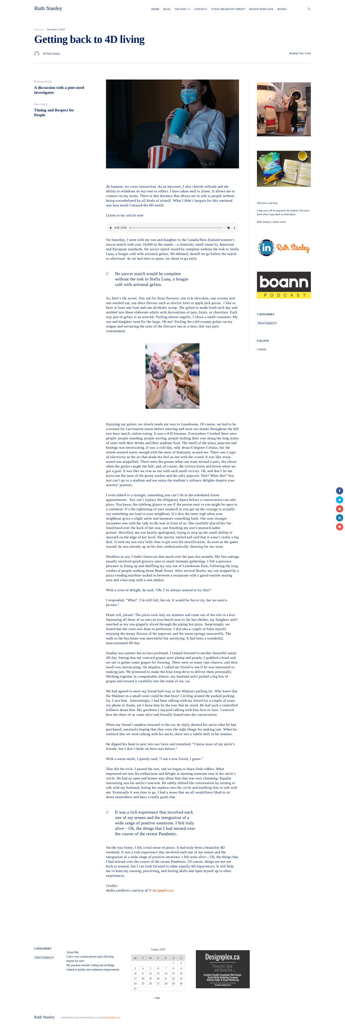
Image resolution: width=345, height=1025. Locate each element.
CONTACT (200, 9)
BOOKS (282, 9)
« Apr (156, 997)
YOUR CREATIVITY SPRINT (228, 9)
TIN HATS (181, 9)
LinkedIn (261, 349)
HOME (155, 9)
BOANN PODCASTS (261, 9)
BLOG (167, 9)
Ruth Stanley (48, 8)
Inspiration (39, 29)
